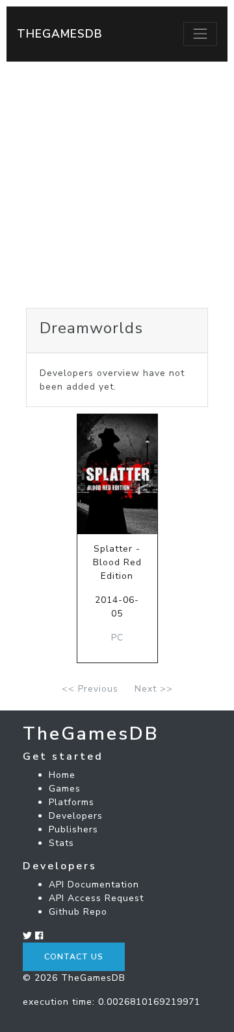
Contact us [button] (73, 957)
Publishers (73, 829)
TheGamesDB (60, 33)
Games (65, 788)
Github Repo (78, 912)
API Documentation (94, 884)
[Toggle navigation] (200, 33)
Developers (76, 816)
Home (62, 775)
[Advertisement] (117, 184)
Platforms (71, 802)
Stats (61, 843)
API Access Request (96, 898)
